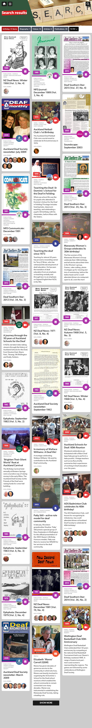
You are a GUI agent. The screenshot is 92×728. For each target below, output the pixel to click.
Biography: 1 (25, 29)
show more (46, 703)
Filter (72, 29)
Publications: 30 (61, 29)
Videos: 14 (37, 29)
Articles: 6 (48, 29)
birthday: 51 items (10, 29)
